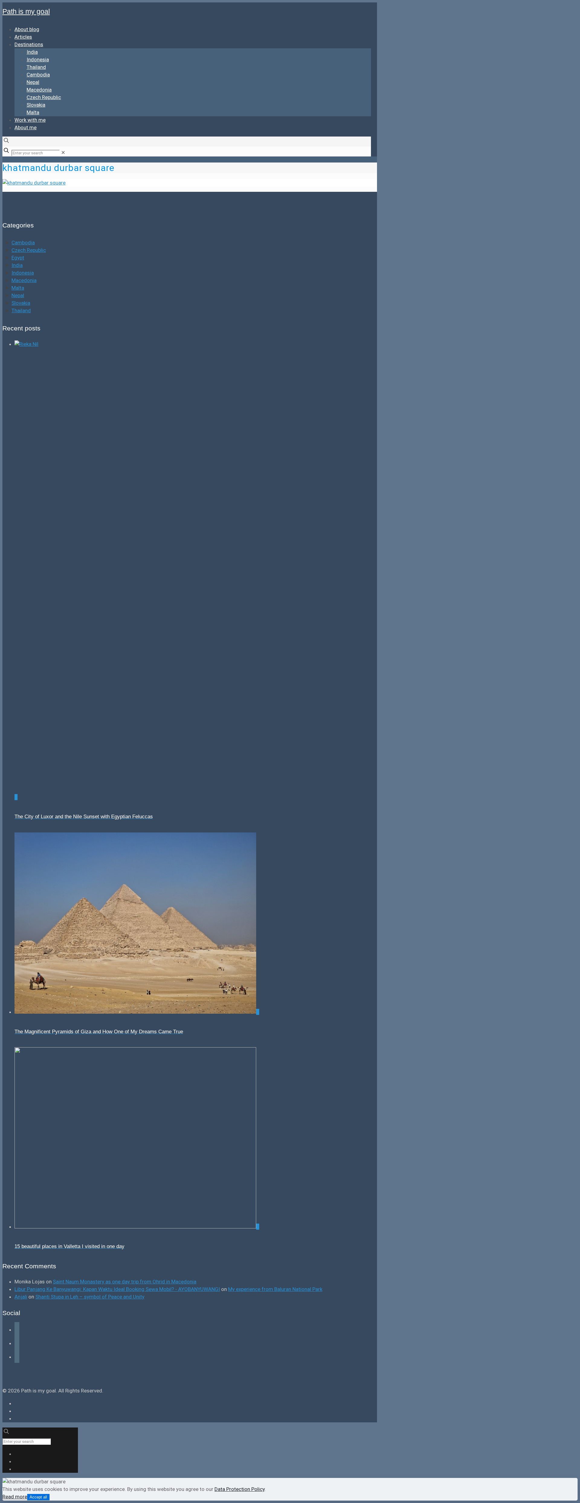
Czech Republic (28, 250)
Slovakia (20, 303)
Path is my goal (26, 11)
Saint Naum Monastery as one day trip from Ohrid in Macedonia (124, 1282)
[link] (63, 153)
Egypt (17, 258)
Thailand (21, 310)
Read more (14, 1497)
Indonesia (22, 273)
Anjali (20, 1297)
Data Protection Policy (239, 1489)
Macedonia (24, 280)
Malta (17, 288)
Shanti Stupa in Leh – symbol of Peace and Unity (89, 1297)
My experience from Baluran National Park (275, 1289)
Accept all (38, 1497)
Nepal (17, 295)
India (17, 265)
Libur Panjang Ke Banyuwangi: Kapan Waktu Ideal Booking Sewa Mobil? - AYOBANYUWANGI (117, 1289)
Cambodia (23, 243)
